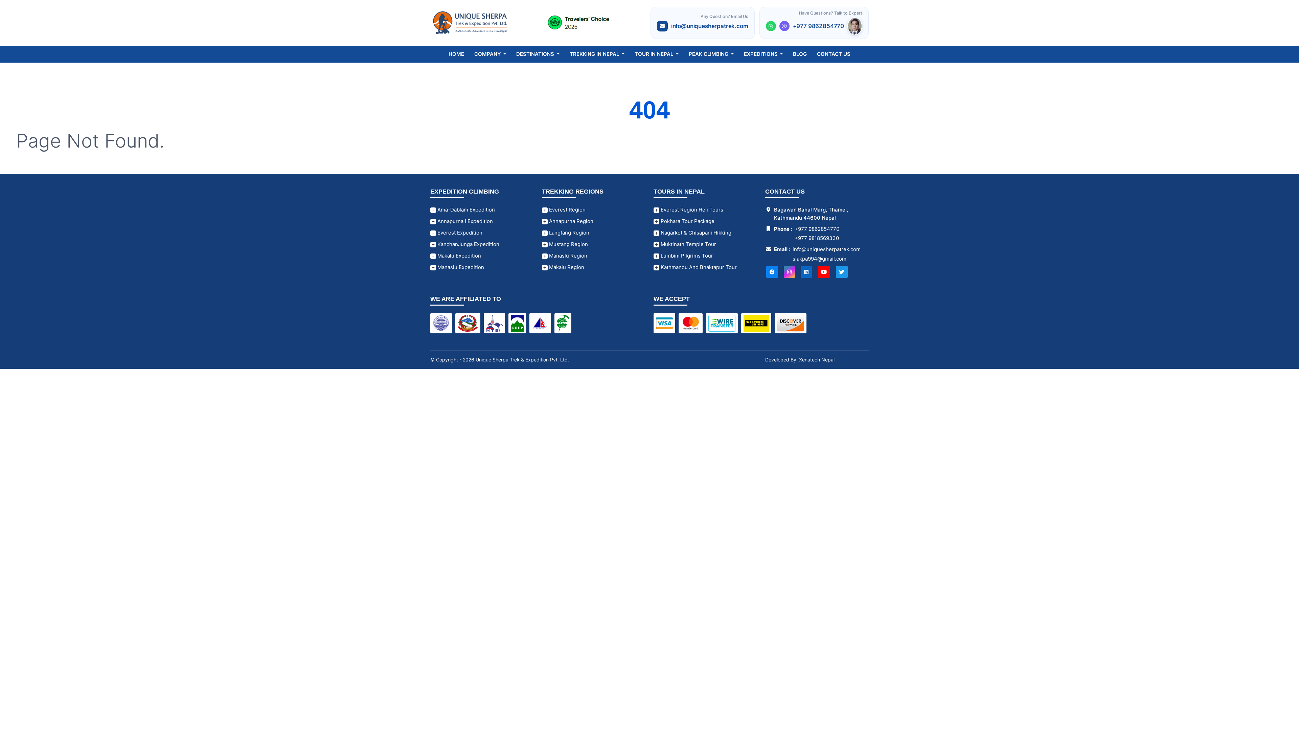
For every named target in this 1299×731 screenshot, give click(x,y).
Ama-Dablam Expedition (465, 209)
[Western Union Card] (756, 322)
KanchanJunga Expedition (467, 244)
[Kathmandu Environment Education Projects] (517, 322)
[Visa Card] (664, 322)
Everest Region (567, 209)
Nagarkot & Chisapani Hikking (695, 232)
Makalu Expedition (458, 255)
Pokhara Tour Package (686, 221)
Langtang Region (568, 232)
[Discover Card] (790, 322)
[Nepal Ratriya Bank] (441, 322)
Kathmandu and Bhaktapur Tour (698, 267)
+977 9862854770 (818, 26)
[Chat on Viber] (784, 26)
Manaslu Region (567, 255)
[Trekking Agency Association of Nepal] (562, 322)
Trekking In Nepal (595, 54)
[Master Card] (691, 322)
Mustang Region (568, 244)
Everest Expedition (459, 232)
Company (488, 54)
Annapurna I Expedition (464, 221)
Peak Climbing (709, 54)
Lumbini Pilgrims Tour (686, 255)
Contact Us (833, 54)
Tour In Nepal (655, 54)
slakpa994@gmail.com (819, 259)
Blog (800, 54)
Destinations (535, 54)
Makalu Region (566, 267)
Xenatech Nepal (817, 359)
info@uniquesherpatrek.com (709, 26)
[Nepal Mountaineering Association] (540, 322)
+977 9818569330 (817, 238)
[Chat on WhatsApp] (771, 26)
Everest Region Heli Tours (691, 209)
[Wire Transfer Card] (722, 322)
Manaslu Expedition (460, 267)
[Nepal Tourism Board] (494, 322)
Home (456, 54)
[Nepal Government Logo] (467, 322)
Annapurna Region (570, 221)
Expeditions (761, 54)
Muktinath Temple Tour (687, 244)
